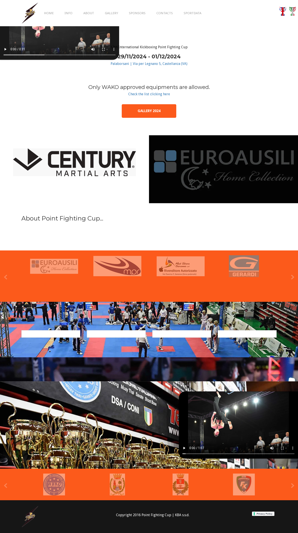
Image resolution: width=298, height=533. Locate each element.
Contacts (164, 13)
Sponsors (137, 13)
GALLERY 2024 (149, 111)
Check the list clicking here (149, 94)
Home (49, 13)
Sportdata (192, 13)
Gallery (111, 13)
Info (68, 13)
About (88, 13)
